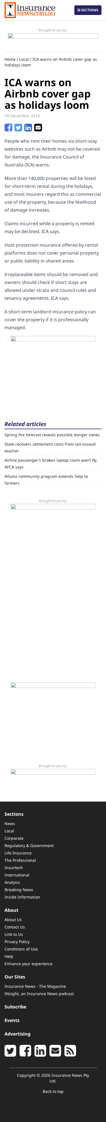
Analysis (12, 882)
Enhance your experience (29, 963)
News (10, 823)
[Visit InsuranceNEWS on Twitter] (10, 1054)
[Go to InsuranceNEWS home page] (30, 10)
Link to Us (14, 934)
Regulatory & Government (29, 845)
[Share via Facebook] (8, 129)
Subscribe (15, 1007)
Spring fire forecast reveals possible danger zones (52, 434)
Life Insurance (18, 853)
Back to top (53, 1091)
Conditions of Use (21, 949)
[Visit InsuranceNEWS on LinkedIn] (40, 1054)
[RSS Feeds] (70, 1054)
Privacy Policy (17, 941)
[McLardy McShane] (53, 40)
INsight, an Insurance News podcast (39, 993)
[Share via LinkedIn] (28, 129)
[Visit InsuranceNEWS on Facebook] (25, 1054)
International (17, 875)
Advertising (18, 1034)
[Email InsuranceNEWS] (55, 1054)
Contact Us (15, 927)
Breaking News (19, 889)
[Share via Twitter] (18, 129)
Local (24, 59)
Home (10, 59)
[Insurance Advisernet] (53, 371)
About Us (13, 919)
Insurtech (14, 867)
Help (9, 956)
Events (12, 1020)
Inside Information (22, 897)
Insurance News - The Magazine (35, 986)
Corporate (14, 838)
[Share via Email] (38, 129)
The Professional (20, 860)
